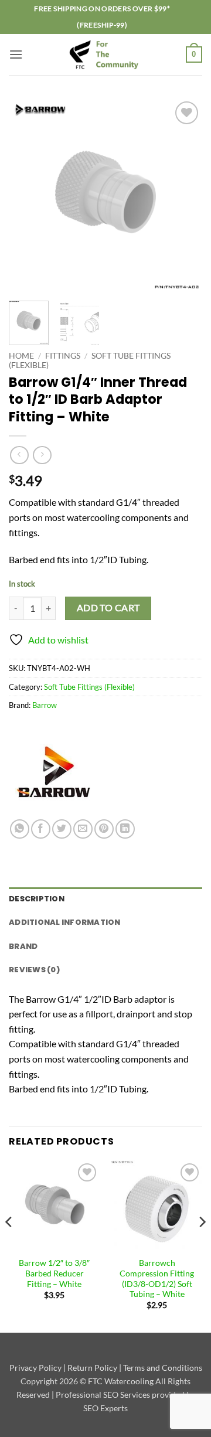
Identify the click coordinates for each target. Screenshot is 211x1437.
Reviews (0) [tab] (34, 970)
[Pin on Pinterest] (104, 829)
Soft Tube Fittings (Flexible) (89, 687)
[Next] (183, 195)
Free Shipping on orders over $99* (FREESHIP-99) (102, 17)
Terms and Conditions (162, 1368)
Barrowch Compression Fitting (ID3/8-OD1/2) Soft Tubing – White (157, 1278)
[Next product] (19, 455)
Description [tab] (36, 899)
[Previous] (27, 195)
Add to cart (108, 607)
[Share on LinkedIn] (125, 829)
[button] (16, 54)
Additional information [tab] (65, 922)
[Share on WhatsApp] (19, 829)
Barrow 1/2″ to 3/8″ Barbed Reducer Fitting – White (54, 1273)
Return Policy (92, 1368)
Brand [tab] (23, 946)
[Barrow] (53, 775)
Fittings (62, 355)
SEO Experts (105, 1408)
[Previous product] (42, 455)
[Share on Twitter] (62, 829)
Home (21, 355)
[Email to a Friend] (83, 829)
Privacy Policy (35, 1368)
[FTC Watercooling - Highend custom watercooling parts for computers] (105, 54)
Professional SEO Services (103, 1394)
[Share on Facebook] (40, 829)
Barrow (44, 705)
